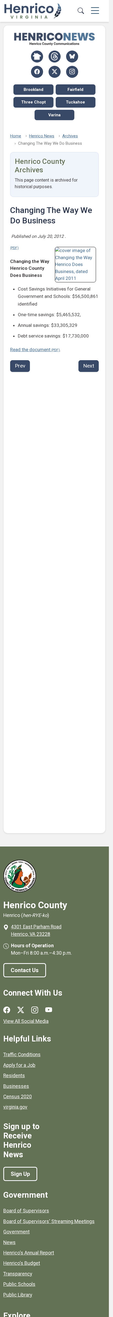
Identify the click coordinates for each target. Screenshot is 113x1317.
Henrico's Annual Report (28, 1253)
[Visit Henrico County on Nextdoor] (37, 57)
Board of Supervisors (26, 1211)
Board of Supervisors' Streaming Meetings (49, 1221)
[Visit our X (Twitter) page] (20, 1010)
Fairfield (75, 89)
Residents (14, 1075)
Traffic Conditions (22, 1054)
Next (88, 366)
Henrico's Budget (21, 1263)
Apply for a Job (19, 1065)
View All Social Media (26, 1021)
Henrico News (41, 136)
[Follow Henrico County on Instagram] (72, 72)
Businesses (16, 1086)
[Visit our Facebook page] (6, 1010)
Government (16, 1232)
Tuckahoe (75, 102)
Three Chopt (33, 102)
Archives (70, 136)
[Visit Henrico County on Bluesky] (72, 57)
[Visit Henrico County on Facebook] (37, 72)
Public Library (17, 1295)
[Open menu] (95, 11)
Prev (20, 366)
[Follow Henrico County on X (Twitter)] (55, 72)
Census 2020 (17, 1096)
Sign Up (20, 1174)
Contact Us (25, 970)
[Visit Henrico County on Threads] (55, 57)
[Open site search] (81, 11)
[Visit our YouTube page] (48, 1010)
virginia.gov (15, 1107)
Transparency (17, 1274)
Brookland (33, 89)
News (9, 1242)
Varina (54, 115)
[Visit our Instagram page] (34, 1010)
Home (15, 136)
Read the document (30, 349)
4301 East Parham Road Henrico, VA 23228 (36, 930)
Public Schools (19, 1284)
